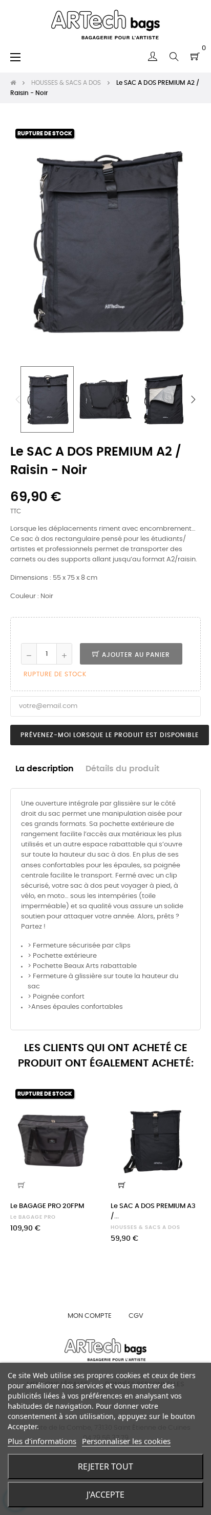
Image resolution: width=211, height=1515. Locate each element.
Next (193, 399)
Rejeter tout (105, 1466)
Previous (18, 399)
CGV (136, 1316)
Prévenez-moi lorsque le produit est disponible (109, 735)
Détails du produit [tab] (122, 769)
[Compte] (152, 56)
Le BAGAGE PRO (33, 1217)
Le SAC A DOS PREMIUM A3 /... (153, 1211)
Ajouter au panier (135, 655)
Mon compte (90, 1316)
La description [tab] (44, 769)
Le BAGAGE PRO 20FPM (47, 1206)
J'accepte (105, 1494)
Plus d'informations (42, 1441)
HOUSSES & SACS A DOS (145, 1227)
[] (21, 1185)
